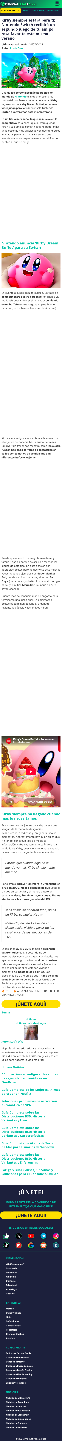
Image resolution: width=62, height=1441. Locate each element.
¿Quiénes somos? (15, 1264)
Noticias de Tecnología (17, 1402)
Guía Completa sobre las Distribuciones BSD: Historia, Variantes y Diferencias (24, 1158)
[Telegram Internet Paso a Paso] (43, 1236)
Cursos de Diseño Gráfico (19, 1370)
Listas (9, 1317)
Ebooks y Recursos (16, 1382)
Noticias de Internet (16, 1406)
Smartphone (53, 11)
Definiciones (12, 1321)
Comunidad (12, 1268)
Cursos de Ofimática (16, 1378)
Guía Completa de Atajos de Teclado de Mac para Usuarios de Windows (29, 1145)
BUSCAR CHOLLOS (10, 10)
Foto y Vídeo (38, 11)
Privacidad (11, 1285)
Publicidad (11, 1272)
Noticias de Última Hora (18, 1398)
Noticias (31, 1019)
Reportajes (11, 1329)
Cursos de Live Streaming (19, 1374)
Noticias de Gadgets (16, 1423)
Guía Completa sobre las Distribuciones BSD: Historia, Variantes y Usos (24, 1116)
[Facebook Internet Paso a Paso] (6, 1236)
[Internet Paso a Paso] (19, 4)
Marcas (10, 1308)
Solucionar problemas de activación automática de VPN (29, 1103)
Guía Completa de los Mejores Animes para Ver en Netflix (31, 1092)
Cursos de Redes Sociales (19, 1366)
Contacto (11, 1281)
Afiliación (11, 1276)
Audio (25, 11)
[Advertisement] (31, 179)
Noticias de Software (16, 1427)
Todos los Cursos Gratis (18, 1353)
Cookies (10, 1293)
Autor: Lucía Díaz (12, 1041)
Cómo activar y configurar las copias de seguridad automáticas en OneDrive (30, 1078)
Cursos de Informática (17, 1357)
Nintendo (20, 96)
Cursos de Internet (15, 1361)
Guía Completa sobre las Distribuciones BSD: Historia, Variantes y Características (24, 1132)
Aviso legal (11, 1289)
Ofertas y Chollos (15, 1334)
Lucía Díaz (16, 48)
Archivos (10, 1338)
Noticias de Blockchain (17, 1414)
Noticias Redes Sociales (18, 1410)
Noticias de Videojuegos (31, 1023)
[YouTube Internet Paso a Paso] (31, 1236)
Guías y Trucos (13, 1313)
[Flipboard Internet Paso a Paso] (18, 1245)
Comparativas (13, 1325)
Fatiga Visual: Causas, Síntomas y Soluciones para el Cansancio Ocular (30, 1172)
